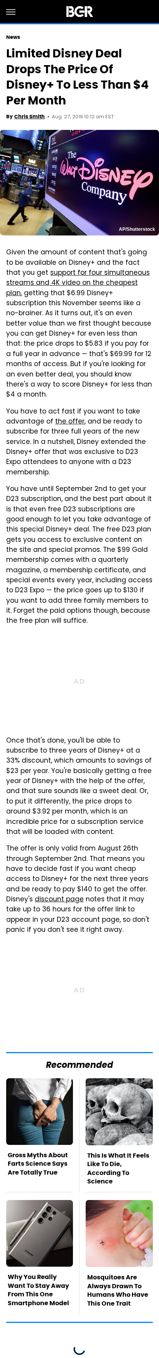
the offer (70, 422)
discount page (59, 899)
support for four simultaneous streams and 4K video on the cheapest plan (78, 283)
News (13, 37)
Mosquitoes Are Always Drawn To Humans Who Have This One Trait (117, 1290)
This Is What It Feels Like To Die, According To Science (118, 1168)
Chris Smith (29, 116)
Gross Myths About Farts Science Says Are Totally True (38, 1163)
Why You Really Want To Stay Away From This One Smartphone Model (38, 1290)
